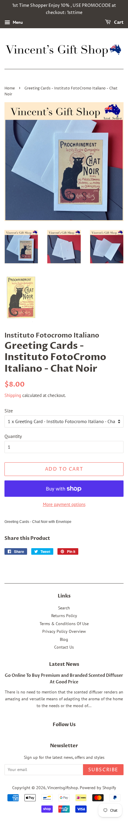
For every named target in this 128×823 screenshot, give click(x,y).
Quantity (13, 436)
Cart (118, 22)
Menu (17, 22)
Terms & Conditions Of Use (64, 623)
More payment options (64, 504)
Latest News (64, 664)
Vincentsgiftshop (62, 787)
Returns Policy (64, 615)
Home (9, 88)
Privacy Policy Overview (64, 631)
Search (64, 608)
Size (8, 411)
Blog (64, 639)
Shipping (12, 395)
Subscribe (103, 770)
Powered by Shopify (98, 787)
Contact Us (64, 647)
